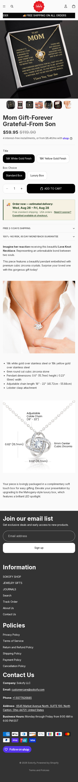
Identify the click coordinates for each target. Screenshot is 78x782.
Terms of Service (13, 640)
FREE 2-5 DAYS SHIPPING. (17, 228)
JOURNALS (9, 589)
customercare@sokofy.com (28, 689)
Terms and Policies (39, 770)
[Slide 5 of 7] (48, 105)
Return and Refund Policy (18, 647)
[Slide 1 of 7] (11, 105)
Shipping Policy (12, 653)
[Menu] (4, 6)
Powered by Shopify (48, 762)
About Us (8, 608)
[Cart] (74, 6)
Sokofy (32, 762)
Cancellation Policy (14, 666)
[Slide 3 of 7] (30, 105)
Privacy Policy (11, 634)
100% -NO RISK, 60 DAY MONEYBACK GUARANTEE (30, 236)
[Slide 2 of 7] (20, 105)
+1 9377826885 (22, 697)
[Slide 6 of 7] (58, 105)
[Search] (12, 6)
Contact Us (9, 614)
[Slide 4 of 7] (39, 105)
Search (7, 595)
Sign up (39, 547)
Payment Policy (12, 659)
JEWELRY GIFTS (12, 582)
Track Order (10, 601)
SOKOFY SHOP (12, 576)
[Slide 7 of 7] (67, 105)
